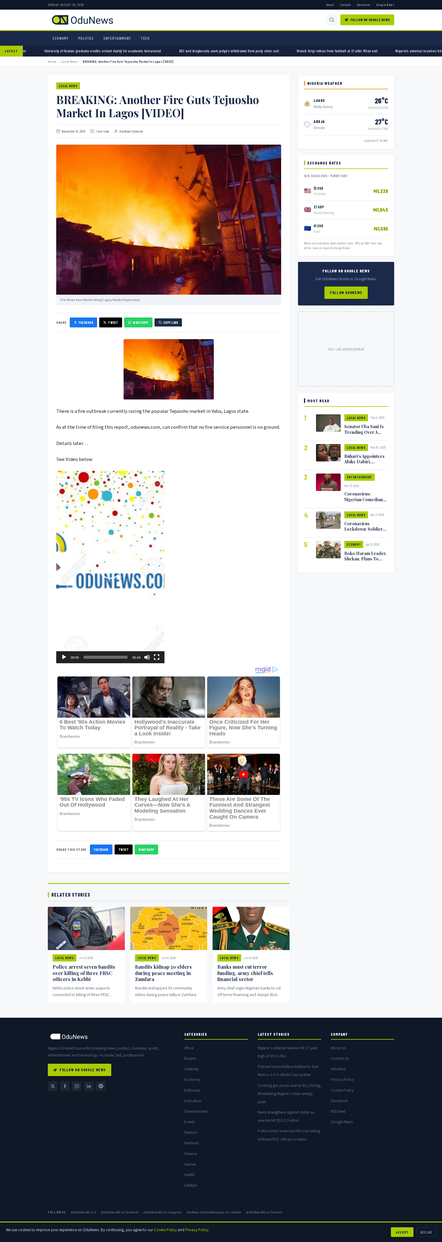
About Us (338, 1048)
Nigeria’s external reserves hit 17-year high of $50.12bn (379, 51)
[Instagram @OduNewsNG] (76, 1086)
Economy (61, 38)
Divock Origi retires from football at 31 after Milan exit (278, 51)
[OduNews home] (111, 1036)
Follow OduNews (346, 292)
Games (190, 1164)
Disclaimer (339, 1101)
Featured (191, 1143)
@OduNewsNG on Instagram (162, 1212)
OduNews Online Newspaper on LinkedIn (214, 1212)
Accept (402, 1232)
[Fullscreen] (157, 657)
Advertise (363, 4)
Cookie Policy (342, 1090)
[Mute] (147, 657)
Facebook (85, 322)
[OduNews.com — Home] (82, 20)
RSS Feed (338, 1111)
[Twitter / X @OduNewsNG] (52, 1086)
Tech (145, 38)
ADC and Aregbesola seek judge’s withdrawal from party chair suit (170, 51)
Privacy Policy (342, 1079)
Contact (345, 4)
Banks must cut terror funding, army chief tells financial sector (245, 973)
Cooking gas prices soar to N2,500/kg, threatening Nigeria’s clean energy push (289, 1094)
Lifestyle (190, 1185)
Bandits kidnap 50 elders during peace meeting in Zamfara (163, 973)
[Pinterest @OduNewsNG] (101, 1086)
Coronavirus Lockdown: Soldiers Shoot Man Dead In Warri (364, 531)
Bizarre (190, 1058)
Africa (188, 1048)
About (330, 4)
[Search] (331, 20)
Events (189, 1122)
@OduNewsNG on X (83, 1212)
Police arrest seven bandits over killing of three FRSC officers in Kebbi (84, 973)
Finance (190, 1154)
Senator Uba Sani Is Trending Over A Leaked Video (364, 432)
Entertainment (117, 38)
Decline (426, 1232)
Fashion (190, 1132)
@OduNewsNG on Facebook (119, 1212)
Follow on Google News (370, 19)
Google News (385, 4)
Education (192, 1101)
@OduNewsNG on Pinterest (264, 1212)
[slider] (105, 657)
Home (52, 61)
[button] (110, 567)
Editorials (192, 1090)
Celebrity (191, 1069)
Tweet (113, 322)
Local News (69, 61)
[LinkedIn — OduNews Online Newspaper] (89, 1086)
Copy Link (170, 322)
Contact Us (340, 1058)
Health (189, 1175)
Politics (86, 38)
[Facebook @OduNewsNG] (64, 1086)
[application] (110, 567)
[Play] (64, 657)
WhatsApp (141, 322)
